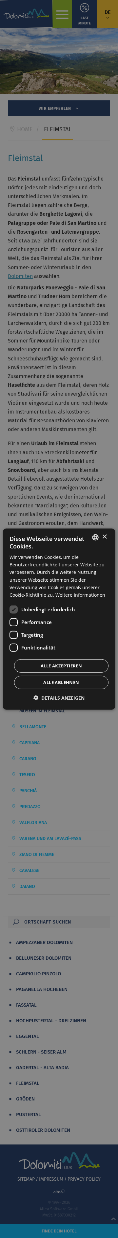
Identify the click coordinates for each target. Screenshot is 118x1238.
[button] (59, 698)
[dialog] (59, 618)
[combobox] (95, 537)
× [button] (104, 536)
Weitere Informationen (80, 595)
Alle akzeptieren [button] (61, 666)
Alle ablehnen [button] (61, 682)
